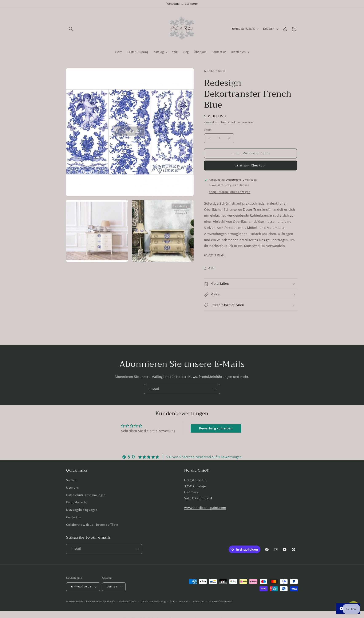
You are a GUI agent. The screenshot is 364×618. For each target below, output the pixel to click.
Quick (71, 470)
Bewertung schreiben (215, 428)
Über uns (72, 487)
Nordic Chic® (83, 601)
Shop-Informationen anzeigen (229, 192)
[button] (70, 29)
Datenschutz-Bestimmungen (85, 495)
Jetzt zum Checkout (251, 165)
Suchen (71, 480)
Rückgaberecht (76, 502)
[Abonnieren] (215, 389)
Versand (209, 122)
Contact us (73, 517)
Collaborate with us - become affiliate (92, 525)
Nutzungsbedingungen (81, 510)
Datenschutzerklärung (153, 601)
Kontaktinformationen (220, 601)
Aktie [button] (211, 268)
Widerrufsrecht (128, 601)
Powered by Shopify (103, 601)
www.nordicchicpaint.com (205, 508)
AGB (172, 601)
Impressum (198, 601)
